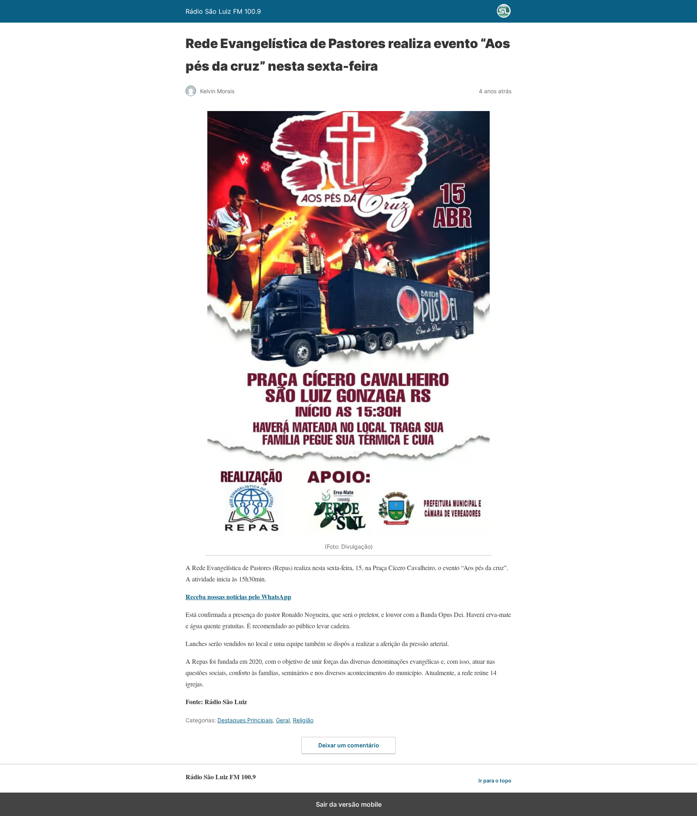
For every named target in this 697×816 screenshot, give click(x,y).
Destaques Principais (245, 720)
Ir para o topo (494, 781)
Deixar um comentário (348, 745)
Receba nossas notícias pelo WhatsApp (238, 596)
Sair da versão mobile (349, 804)
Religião (303, 720)
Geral (283, 720)
